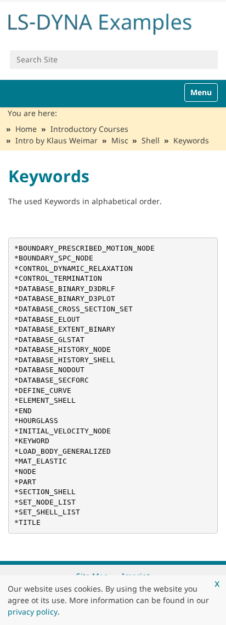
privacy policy (33, 611)
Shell (151, 140)
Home (26, 129)
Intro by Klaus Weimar (56, 140)
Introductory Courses (89, 129)
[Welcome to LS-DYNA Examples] (113, 21)
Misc (119, 140)
